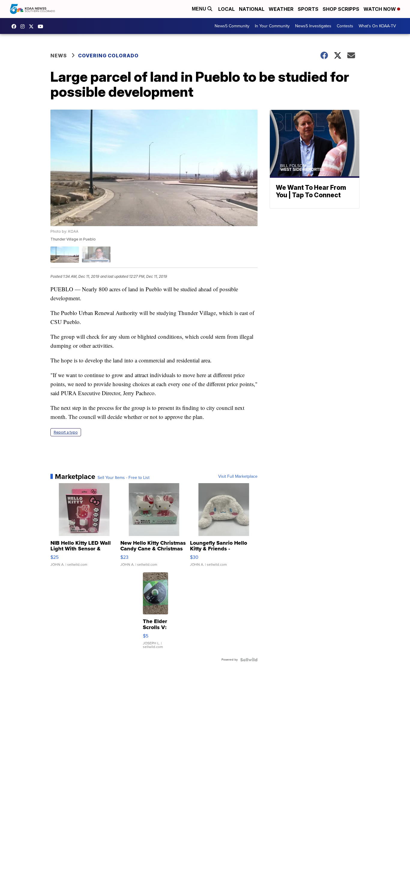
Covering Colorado (108, 56)
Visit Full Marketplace (238, 476)
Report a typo (66, 432)
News (58, 56)
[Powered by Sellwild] (249, 660)
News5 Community (232, 26)
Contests (345, 26)
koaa (33, 26)
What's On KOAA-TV (377, 26)
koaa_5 (24, 26)
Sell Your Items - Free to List (123, 478)
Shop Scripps (341, 9)
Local (226, 9)
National (251, 9)
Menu (199, 8)
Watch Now (380, 9)
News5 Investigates (313, 26)
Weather (281, 9)
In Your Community (272, 26)
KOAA (15, 26)
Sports (308, 9)
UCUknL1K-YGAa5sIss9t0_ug (42, 26)
